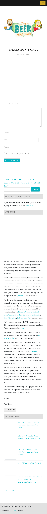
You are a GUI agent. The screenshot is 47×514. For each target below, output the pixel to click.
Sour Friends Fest (10, 318)
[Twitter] (6, 3)
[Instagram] (15, 3)
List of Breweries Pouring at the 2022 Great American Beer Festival (30, 452)
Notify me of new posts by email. (18, 154)
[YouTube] (9, 3)
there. (23, 328)
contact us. (33, 351)
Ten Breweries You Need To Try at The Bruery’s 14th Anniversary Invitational (30, 479)
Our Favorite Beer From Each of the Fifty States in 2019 (22, 183)
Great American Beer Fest (13, 315)
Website (6, 147)
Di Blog (14, 511)
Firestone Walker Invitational (28, 312)
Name (6, 133)
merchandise (29, 206)
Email (6, 140)
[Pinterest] (12, 3)
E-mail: (6, 399)
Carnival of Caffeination (31, 315)
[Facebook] (3, 3)
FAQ (28, 345)
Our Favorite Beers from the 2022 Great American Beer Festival (28, 424)
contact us (21, 296)
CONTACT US (9, 491)
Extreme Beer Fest (23, 318)
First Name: (8, 404)
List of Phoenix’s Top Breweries (30, 463)
